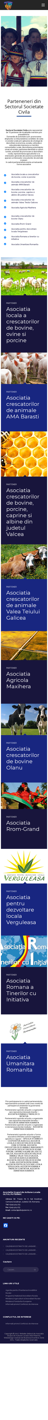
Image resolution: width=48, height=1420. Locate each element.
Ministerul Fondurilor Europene (19, 1301)
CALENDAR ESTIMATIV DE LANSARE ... (21, 1246)
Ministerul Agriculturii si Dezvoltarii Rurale (23, 1299)
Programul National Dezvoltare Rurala (22, 1296)
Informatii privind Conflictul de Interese (22, 1304)
